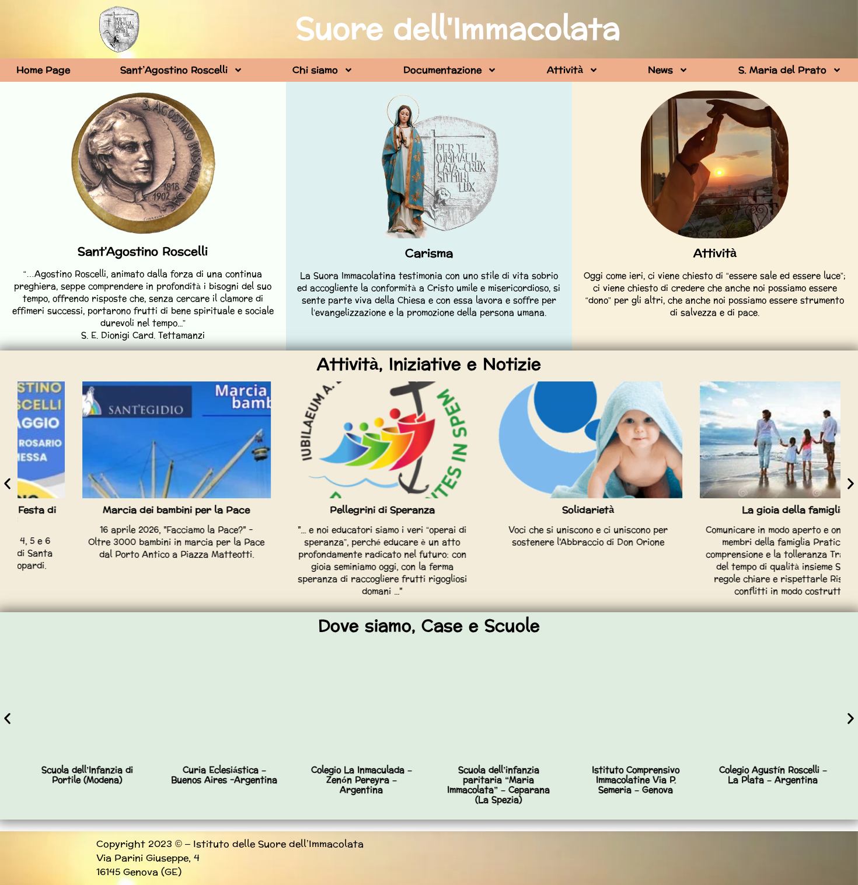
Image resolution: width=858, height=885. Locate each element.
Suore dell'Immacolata (458, 29)
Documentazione (442, 70)
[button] (7, 484)
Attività (565, 70)
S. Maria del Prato (782, 70)
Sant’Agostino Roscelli (174, 70)
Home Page (43, 70)
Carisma (429, 253)
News (660, 70)
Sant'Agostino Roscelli (143, 251)
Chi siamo (315, 70)
